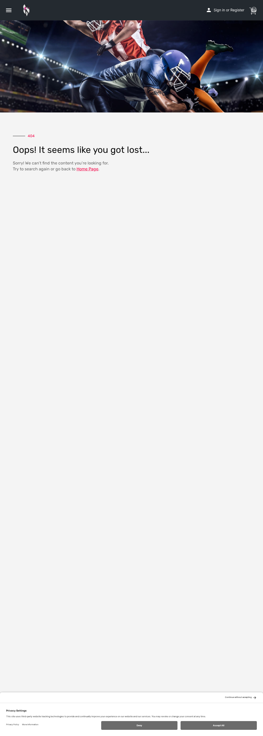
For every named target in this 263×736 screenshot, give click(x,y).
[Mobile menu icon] (8, 10)
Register (237, 10)
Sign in (219, 10)
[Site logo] (27, 10)
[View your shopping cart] (253, 10)
